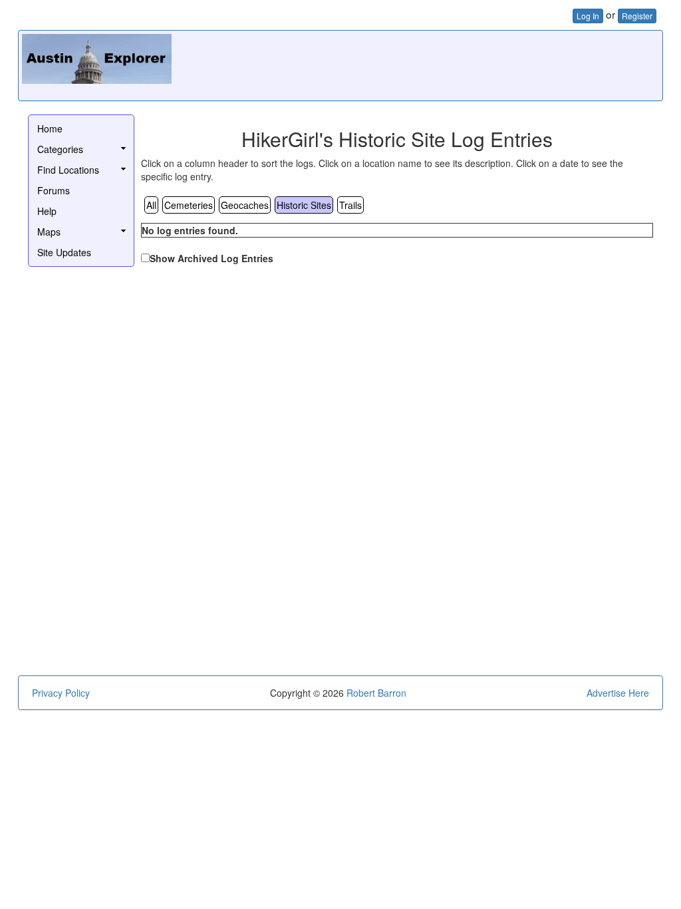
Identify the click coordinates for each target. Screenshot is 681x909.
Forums (53, 190)
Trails (350, 205)
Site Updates (64, 252)
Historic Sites (304, 205)
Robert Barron (376, 692)
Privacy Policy (61, 692)
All (151, 205)
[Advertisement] (417, 64)
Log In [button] (588, 15)
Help (47, 211)
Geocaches (245, 205)
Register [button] (637, 15)
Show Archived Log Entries (211, 258)
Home (50, 128)
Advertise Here (618, 692)
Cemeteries (188, 205)
